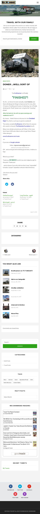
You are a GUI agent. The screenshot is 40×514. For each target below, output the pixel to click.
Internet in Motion (18, 305)
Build (16, 379)
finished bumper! (8, 195)
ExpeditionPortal (24, 379)
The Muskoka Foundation (23, 126)
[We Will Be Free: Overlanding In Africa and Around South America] (35, 420)
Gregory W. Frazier (9, 438)
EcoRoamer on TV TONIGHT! (22, 271)
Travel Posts (7, 365)
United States (16, 382)
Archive (11, 379)
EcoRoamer (17, 93)
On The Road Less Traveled (10, 12)
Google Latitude (15, 142)
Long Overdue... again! (26, 195)
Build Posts (22, 12)
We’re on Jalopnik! (18, 279)
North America (7, 382)
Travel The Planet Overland (11, 412)
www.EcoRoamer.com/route (11, 136)
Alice (5, 379)
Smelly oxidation (17, 288)
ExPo (31, 379)
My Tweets (6, 468)
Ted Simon (7, 429)
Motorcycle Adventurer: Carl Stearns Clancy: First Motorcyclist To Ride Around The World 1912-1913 (17, 444)
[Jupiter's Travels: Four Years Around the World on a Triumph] (35, 427)
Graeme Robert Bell (9, 413)
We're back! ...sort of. (9, 202)
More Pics (15, 313)
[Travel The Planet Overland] (35, 413)
